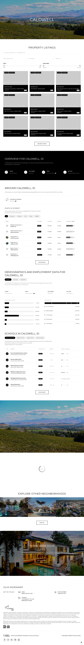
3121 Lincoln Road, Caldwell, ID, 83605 (17, 360)
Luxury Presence (34, 635)
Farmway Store (13, 236)
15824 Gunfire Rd (14, 249)
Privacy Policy (77, 635)
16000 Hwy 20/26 (14, 243)
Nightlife (37, 216)
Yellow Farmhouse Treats (16, 230)
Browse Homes (42, 143)
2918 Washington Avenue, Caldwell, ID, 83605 (19, 379)
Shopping (20, 216)
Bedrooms (58, 58)
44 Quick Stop (13, 254)
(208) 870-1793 (62, 593)
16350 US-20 (13, 226)
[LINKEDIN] (11, 639)
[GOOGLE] (15, 639)
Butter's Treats (13, 248)
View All (42, 522)
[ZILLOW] (18, 639)
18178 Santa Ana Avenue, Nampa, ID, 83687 (18, 354)
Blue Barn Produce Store (15, 224)
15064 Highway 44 (14, 255)
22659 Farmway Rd (14, 232)
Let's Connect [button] (42, 560)
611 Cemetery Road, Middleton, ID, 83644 (18, 373)
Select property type (8, 58)
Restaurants (13, 216)
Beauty (32, 216)
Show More (42, 392)
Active (26, 216)
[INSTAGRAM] (8, 639)
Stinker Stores (13, 242)
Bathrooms (32, 58)
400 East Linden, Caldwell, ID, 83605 (17, 367)
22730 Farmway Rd (14, 238)
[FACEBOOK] (4, 639)
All (7, 216)
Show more (42, 262)
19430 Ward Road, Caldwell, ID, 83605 (17, 385)
